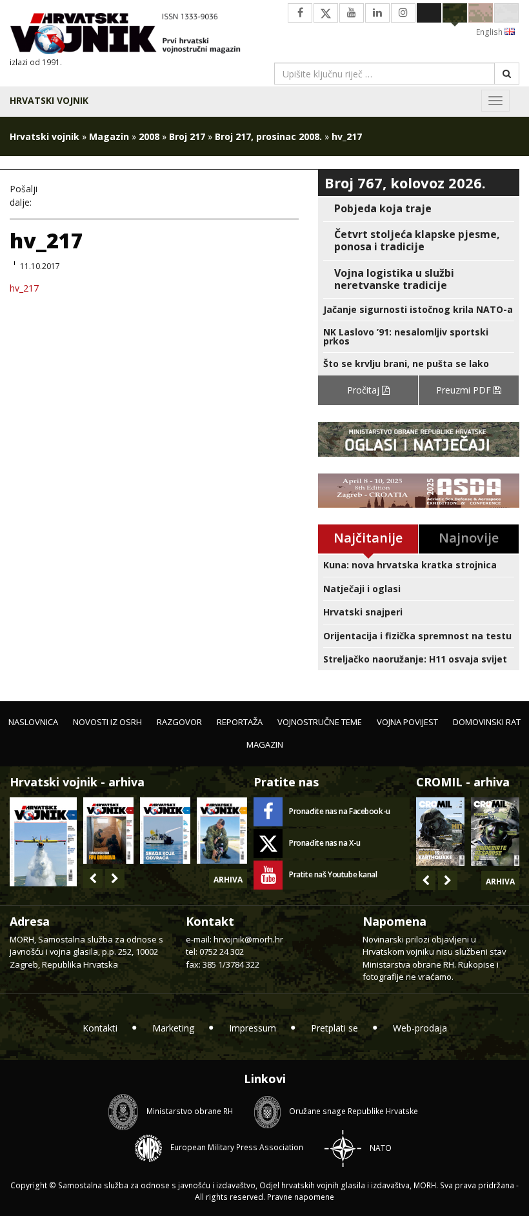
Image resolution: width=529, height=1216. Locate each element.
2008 (149, 136)
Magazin (109, 136)
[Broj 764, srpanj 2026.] (165, 830)
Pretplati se (334, 1028)
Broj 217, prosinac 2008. (268, 136)
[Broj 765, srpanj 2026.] (108, 830)
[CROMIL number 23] (440, 831)
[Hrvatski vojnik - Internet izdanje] (132, 35)
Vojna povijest (407, 722)
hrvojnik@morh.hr (248, 939)
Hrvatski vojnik (49, 100)
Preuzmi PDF (465, 390)
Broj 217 (187, 136)
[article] (418, 209)
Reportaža (240, 722)
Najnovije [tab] (469, 537)
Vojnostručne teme (319, 722)
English (490, 31)
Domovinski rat (487, 722)
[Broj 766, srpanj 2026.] (43, 841)
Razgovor (179, 722)
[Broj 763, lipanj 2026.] (222, 830)
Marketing (173, 1028)
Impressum (252, 1028)
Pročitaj (364, 390)
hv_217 (24, 288)
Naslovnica (33, 722)
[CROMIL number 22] (495, 831)
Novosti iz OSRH (107, 722)
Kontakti (100, 1028)
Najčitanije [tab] (368, 537)
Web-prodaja (420, 1028)
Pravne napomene (300, 1196)
